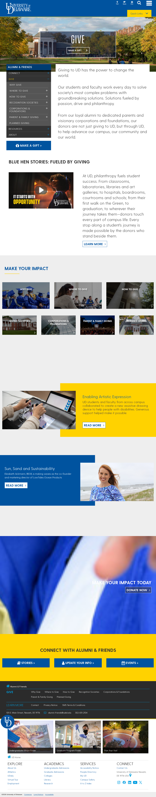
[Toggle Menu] (48, 73)
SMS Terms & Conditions (73, 705)
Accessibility (49, 794)
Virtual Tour (13, 779)
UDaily (11, 775)
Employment (13, 783)
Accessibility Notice (89, 768)
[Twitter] (140, 783)
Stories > (28, 663)
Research (48, 783)
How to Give (17, 96)
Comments (28, 794)
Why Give (15, 84)
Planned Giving (19, 123)
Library (47, 779)
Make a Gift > (30, 145)
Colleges (48, 775)
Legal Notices (38, 794)
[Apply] (124, 3)
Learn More (93, 244)
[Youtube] (135, 783)
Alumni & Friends (20, 67)
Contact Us (122, 768)
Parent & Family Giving (24, 117)
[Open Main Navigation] (149, 3)
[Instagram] (119, 783)
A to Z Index (86, 783)
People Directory (88, 772)
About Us (12, 768)
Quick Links (136, 13)
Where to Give (18, 90)
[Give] (131, 3)
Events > (131, 663)
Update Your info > (79, 663)
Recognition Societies (23, 102)
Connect (14, 73)
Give (11, 79)
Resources (15, 128)
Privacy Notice (50, 705)
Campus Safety (87, 779)
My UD (83, 775)
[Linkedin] (130, 783)
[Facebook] (124, 783)
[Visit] (117, 3)
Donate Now (137, 590)
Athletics (12, 772)
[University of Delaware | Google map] (130, 775)
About (13, 134)
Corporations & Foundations (19, 110)
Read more (14, 485)
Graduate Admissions (54, 772)
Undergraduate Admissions (56, 768)
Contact (35, 705)
